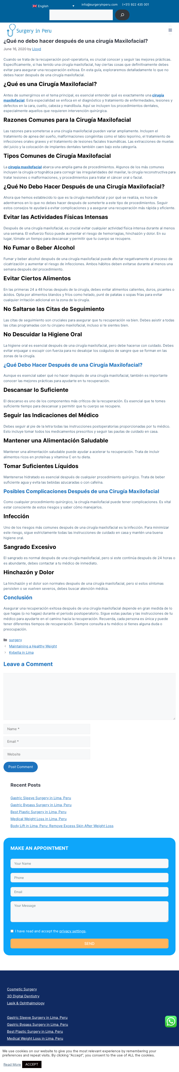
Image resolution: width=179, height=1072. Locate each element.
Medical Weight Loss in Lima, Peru (38, 819)
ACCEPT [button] (31, 1064)
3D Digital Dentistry (23, 996)
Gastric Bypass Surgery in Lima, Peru (41, 805)
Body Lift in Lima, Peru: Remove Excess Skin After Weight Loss (62, 826)
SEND (89, 943)
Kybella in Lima (21, 652)
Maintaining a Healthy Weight (33, 646)
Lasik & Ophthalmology (26, 1003)
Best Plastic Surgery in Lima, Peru (38, 812)
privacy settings (72, 931)
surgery (15, 640)
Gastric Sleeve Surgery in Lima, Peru (40, 798)
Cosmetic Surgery (22, 989)
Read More (12, 1064)
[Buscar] (122, 15)
